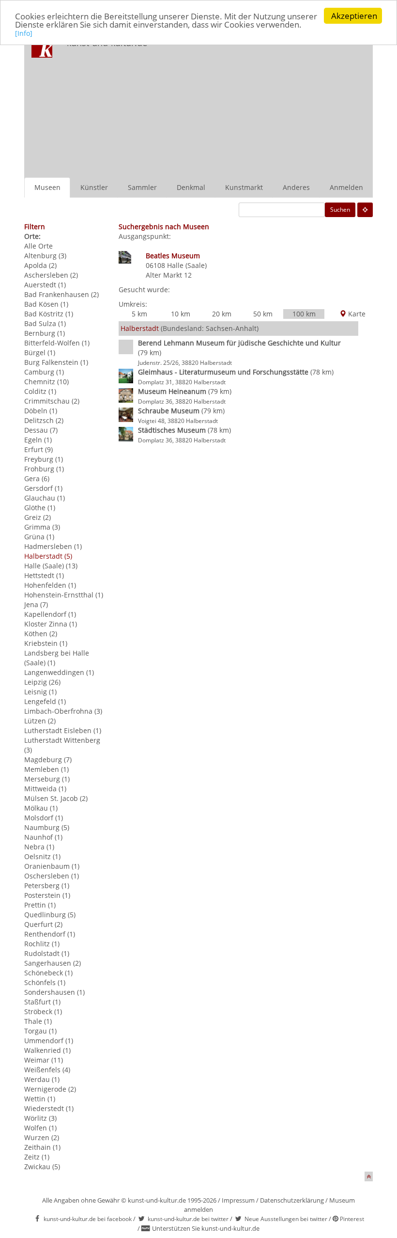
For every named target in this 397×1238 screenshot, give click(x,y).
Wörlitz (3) (40, 1118)
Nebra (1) (39, 846)
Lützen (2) (40, 720)
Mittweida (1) (45, 788)
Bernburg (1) (44, 333)
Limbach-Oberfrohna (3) (63, 711)
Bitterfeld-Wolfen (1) (57, 342)
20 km (221, 313)
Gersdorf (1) (43, 488)
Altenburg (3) (45, 255)
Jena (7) (36, 604)
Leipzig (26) (42, 682)
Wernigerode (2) (50, 1089)
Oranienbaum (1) (51, 866)
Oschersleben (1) (51, 875)
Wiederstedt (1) (49, 1108)
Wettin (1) (39, 1098)
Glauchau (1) (44, 497)
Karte (356, 313)
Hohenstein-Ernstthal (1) (63, 594)
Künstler (94, 187)
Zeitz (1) (36, 1156)
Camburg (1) (44, 371)
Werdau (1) (42, 1079)
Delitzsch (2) (43, 420)
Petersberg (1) (46, 885)
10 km (180, 313)
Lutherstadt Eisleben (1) (62, 730)
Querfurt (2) (43, 924)
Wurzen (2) (41, 1137)
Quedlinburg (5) (50, 914)
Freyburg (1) (43, 459)
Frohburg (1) (44, 468)
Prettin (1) (40, 904)
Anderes (296, 187)
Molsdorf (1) (43, 817)
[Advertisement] (268, 104)
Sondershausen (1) (54, 992)
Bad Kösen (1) (46, 304)
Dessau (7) (41, 430)
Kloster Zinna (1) (50, 623)
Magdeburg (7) (48, 759)
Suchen (340, 209)
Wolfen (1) (40, 1127)
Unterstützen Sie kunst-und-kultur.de (206, 1228)
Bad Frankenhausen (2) (61, 294)
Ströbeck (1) (43, 1011)
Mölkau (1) (41, 808)
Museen (47, 187)
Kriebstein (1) (45, 643)
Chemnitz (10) (46, 381)
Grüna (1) (39, 536)
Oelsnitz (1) (42, 856)
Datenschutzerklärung (292, 1200)
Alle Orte (38, 246)
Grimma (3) (42, 527)
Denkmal (191, 187)
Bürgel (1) (39, 352)
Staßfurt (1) (42, 1001)
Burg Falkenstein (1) (56, 362)
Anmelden (346, 187)
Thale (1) (38, 1021)
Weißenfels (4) (47, 1069)
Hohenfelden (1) (50, 585)
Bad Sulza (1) (45, 323)
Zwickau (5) (42, 1166)
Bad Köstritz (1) (48, 313)
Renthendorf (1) (49, 934)
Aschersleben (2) (51, 275)
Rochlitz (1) (42, 943)
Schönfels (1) (44, 982)
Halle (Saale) (187, 265)
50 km (263, 313)
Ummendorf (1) (48, 1040)
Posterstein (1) (47, 895)
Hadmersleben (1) (53, 546)
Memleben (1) (46, 769)
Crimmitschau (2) (51, 401)
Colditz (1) (40, 391)
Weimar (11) (43, 1060)
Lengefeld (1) (45, 701)
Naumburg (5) (46, 827)
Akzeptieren (354, 15)
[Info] (23, 33)
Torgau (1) (40, 1030)
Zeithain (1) (42, 1147)
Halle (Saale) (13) (50, 565)
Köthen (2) (40, 633)
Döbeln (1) (40, 410)
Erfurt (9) (38, 449)
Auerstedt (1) (45, 284)
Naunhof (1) (43, 837)
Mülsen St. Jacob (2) (56, 798)
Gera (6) (36, 478)
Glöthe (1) (39, 507)
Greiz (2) (37, 517)
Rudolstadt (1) (46, 953)
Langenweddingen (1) (59, 672)
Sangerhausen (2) (52, 963)
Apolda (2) (40, 265)
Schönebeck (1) (48, 972)
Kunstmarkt (244, 187)
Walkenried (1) (47, 1050)
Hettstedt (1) (44, 575)
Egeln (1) (38, 439)
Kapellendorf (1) (50, 614)
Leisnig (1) (40, 691)
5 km (139, 313)
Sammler (142, 187)
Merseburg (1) (47, 779)
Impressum (238, 1200)
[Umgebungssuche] (365, 210)
